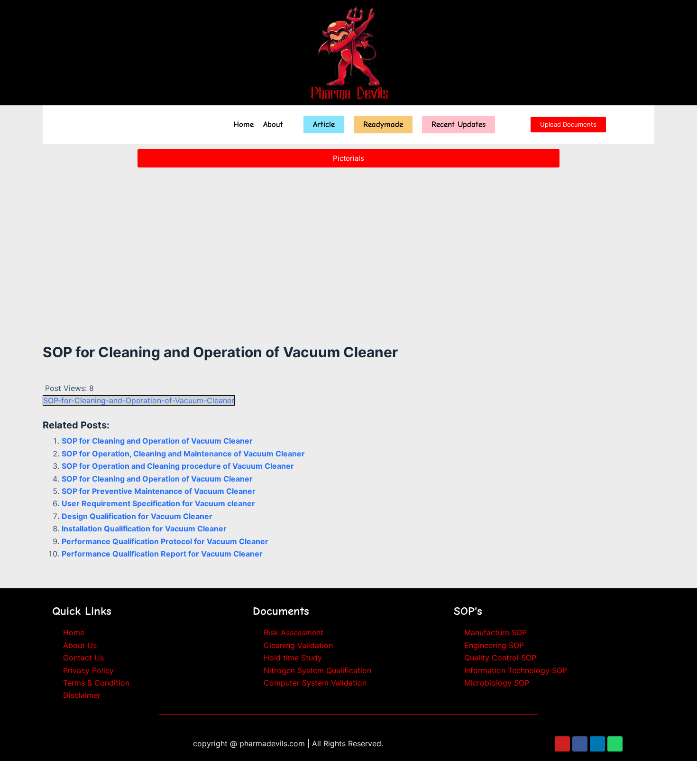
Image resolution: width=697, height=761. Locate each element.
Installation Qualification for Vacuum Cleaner (144, 528)
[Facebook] (579, 744)
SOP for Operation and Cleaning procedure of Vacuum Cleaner (178, 466)
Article (324, 124)
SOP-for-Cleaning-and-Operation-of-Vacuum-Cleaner (138, 400)
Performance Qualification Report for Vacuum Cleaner (162, 553)
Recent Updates (458, 124)
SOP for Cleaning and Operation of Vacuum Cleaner (157, 440)
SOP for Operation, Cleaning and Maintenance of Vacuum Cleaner (183, 453)
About (273, 124)
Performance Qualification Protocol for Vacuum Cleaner (165, 541)
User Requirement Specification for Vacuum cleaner (158, 503)
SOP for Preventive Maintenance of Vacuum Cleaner (159, 491)
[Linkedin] (597, 744)
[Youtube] (562, 744)
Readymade (383, 124)
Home (243, 124)
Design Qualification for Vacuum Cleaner (137, 516)
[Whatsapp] (615, 744)
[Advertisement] (348, 242)
